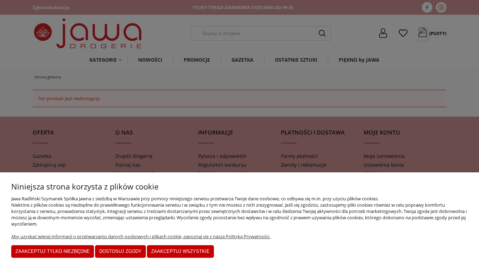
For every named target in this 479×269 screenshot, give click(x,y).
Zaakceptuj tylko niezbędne (52, 251)
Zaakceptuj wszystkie (180, 251)
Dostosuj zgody (120, 251)
